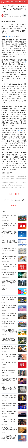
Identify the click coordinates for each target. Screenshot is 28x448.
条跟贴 (13, 205)
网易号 (7, 2)
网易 (2, 2)
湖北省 (8, 36)
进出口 (12, 36)
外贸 (25, 62)
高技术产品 (20, 130)
